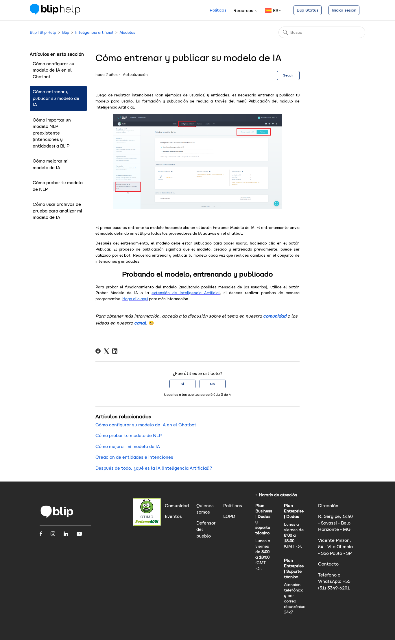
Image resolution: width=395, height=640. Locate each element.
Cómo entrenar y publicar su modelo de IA (56, 98)
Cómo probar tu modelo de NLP (58, 186)
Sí (182, 384)
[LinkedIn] (114, 351)
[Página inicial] (57, 517)
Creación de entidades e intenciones (134, 457)
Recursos (243, 10)
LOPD (229, 516)
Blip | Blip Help (43, 32)
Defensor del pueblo (206, 529)
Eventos (173, 516)
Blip (65, 32)
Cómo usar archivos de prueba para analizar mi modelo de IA (57, 210)
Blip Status (307, 10)
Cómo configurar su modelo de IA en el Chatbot (53, 70)
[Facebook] (98, 351)
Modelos (127, 32)
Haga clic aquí (135, 298)
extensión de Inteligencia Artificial (186, 292)
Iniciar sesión (344, 10)
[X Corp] (106, 351)
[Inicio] (55, 13)
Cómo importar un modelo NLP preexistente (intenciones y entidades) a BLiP (52, 133)
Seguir (288, 75)
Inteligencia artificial (94, 32)
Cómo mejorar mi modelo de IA (51, 164)
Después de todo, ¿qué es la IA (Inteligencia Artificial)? (153, 468)
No (212, 384)
